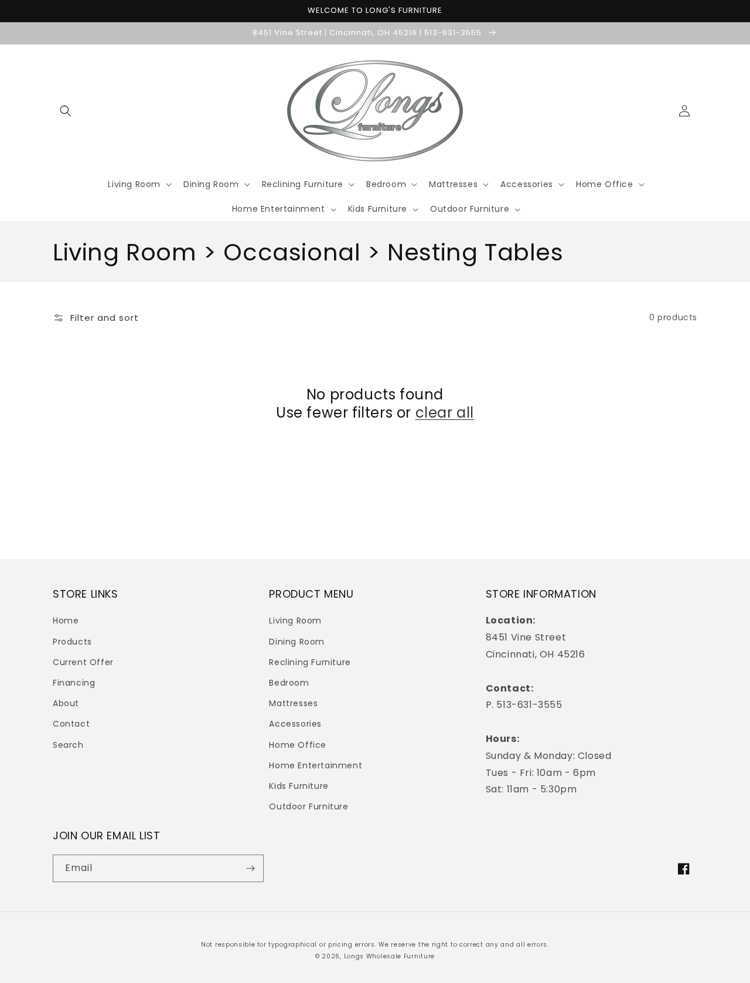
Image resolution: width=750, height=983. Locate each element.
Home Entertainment (315, 765)
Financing (74, 683)
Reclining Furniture (309, 662)
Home (66, 620)
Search (68, 745)
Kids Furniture (298, 786)
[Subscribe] (250, 868)
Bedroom (289, 683)
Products (72, 642)
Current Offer (83, 662)
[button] (66, 111)
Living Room (295, 620)
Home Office (297, 745)
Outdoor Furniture (308, 806)
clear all (444, 413)
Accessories (295, 724)
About (66, 703)
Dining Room (297, 642)
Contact (71, 724)
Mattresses (293, 703)
